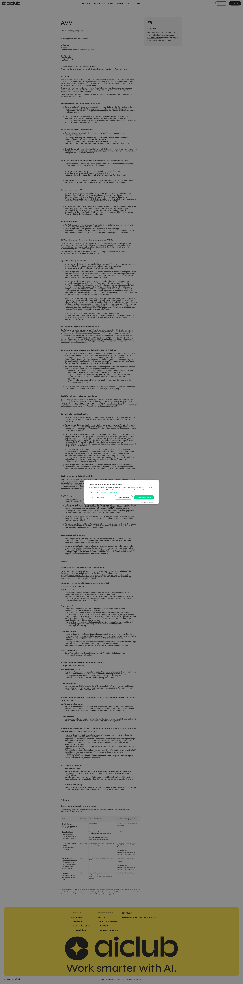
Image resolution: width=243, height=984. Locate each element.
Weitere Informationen (109, 492)
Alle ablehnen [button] (123, 497)
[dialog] (121, 492)
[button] (96, 497)
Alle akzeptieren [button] (144, 497)
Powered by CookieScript (147, 502)
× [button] (156, 482)
